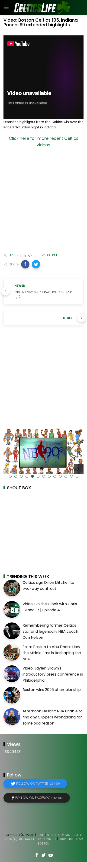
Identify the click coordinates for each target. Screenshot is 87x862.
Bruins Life (66, 839)
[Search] (83, 7)
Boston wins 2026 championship (52, 689)
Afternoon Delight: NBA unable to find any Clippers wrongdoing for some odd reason (53, 717)
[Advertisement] (43, 201)
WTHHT (51, 835)
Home (40, 835)
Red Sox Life (27, 839)
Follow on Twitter (38, 783)
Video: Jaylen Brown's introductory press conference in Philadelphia (53, 674)
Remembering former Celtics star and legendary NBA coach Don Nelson (50, 631)
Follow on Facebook (39, 797)
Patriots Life (47, 839)
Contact (65, 835)
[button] (25, 264)
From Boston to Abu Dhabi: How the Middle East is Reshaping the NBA (52, 652)
